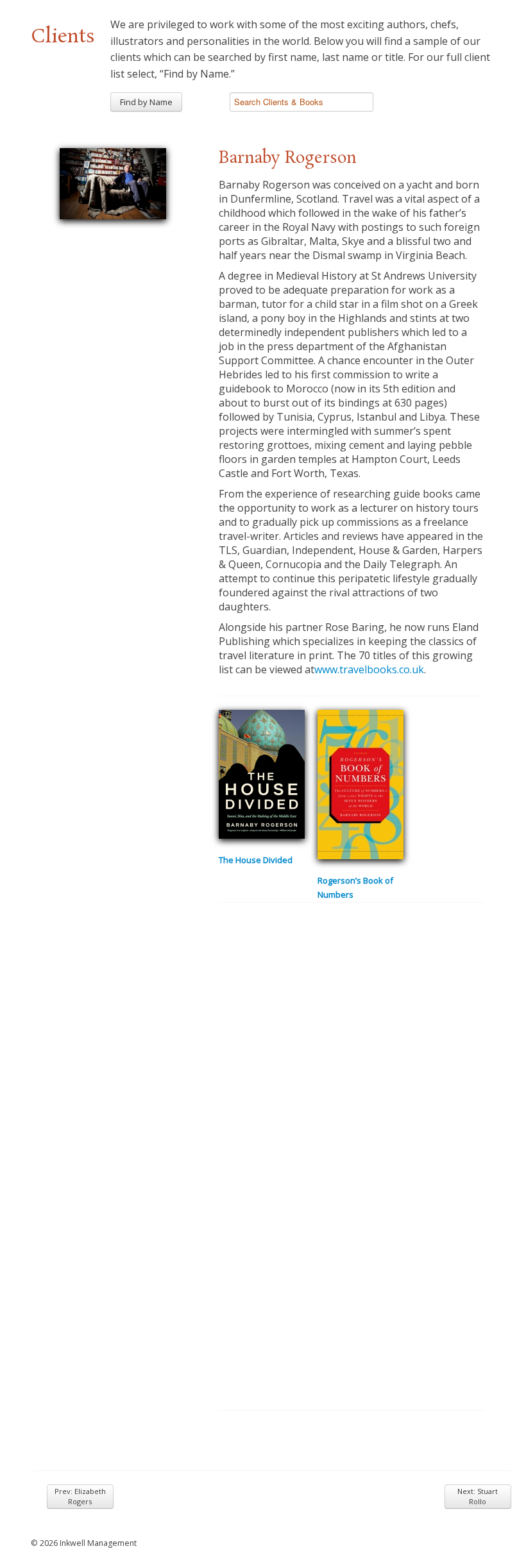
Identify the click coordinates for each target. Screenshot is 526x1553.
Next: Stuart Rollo (477, 1496)
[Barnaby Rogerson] (113, 181)
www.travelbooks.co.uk (369, 669)
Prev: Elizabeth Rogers (80, 1496)
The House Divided (256, 860)
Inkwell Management (98, 1543)
